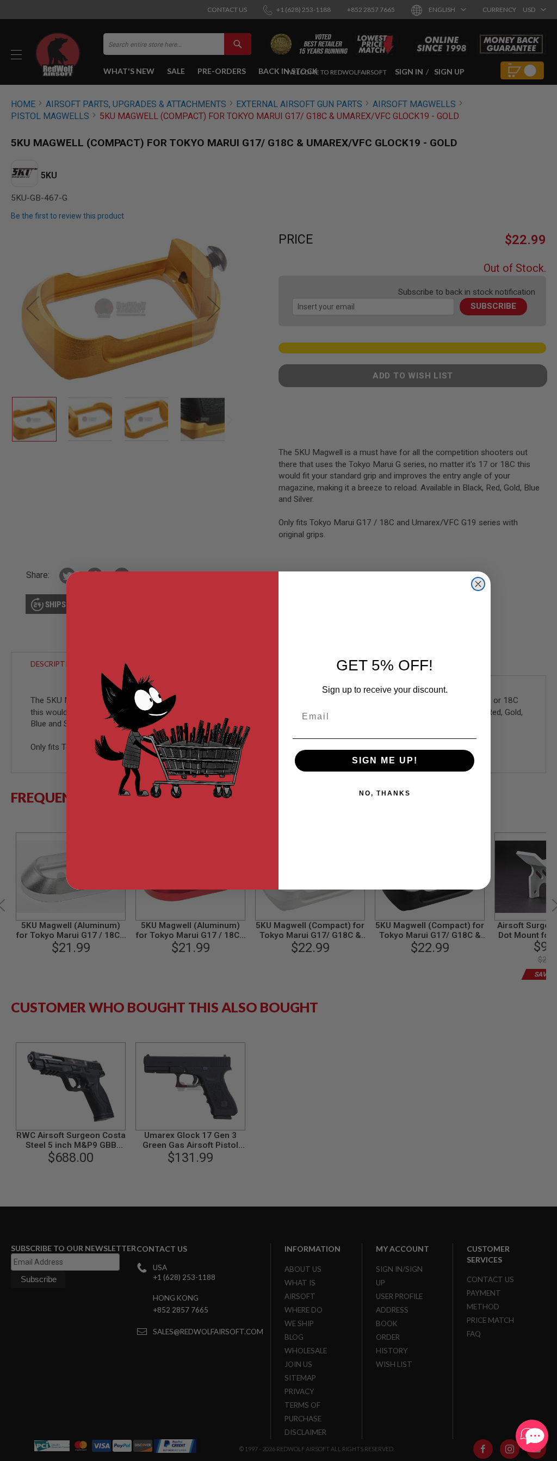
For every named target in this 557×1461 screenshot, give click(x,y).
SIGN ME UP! (385, 760)
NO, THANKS (385, 793)
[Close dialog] (478, 584)
